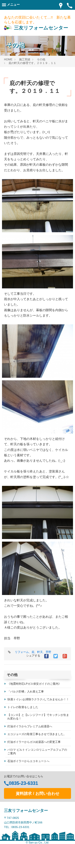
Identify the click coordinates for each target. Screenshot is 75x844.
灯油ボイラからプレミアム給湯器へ (29, 726)
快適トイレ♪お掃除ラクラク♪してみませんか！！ (38, 699)
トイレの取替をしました (22, 707)
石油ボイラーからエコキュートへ (28, 761)
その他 (41, 59)
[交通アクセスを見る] (61, 5)
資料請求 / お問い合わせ (37, 793)
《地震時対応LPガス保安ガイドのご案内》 (34, 683)
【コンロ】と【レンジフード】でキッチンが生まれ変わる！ (38, 716)
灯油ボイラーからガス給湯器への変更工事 (34, 741)
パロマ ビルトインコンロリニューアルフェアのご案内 (37, 751)
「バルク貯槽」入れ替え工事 (25, 691)
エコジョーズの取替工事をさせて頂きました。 (36, 734)
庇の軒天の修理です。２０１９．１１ (32, 63)
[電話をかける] (69, 5)
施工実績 (24, 59)
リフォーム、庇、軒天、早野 (33, 652)
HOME (8, 59)
